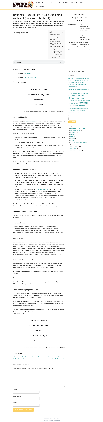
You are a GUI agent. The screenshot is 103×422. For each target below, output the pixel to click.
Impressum (46, 418)
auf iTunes (28, 73)
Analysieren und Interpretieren (77, 128)
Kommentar (16, 372)
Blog (38, 2)
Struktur (86, 108)
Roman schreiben (76, 98)
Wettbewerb (84, 110)
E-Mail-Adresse (17, 396)
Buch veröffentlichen (75, 130)
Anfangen (71, 78)
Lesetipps (72, 138)
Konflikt (82, 87)
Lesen (87, 89)
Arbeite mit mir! (62, 2)
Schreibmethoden (81, 100)
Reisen (76, 95)
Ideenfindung (73, 134)
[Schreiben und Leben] (23, 4)
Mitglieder (40, 6)
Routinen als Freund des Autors (57, 47)
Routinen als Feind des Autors (57, 44)
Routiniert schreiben (58, 49)
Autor (85, 78)
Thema (70, 110)
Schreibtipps (84, 103)
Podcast (44, 2)
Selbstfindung (73, 108)
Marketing (71, 91)
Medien (76, 91)
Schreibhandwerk (74, 146)
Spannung (80, 108)
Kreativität (76, 89)
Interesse (78, 87)
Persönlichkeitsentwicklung (78, 93)
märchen (85, 91)
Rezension (81, 95)
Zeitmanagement (72, 112)
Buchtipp (84, 80)
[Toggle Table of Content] (61, 32)
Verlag (74, 110)
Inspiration (72, 87)
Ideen (84, 84)
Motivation (80, 91)
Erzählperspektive (80, 82)
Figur (86, 82)
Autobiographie (79, 78)
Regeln (72, 95)
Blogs (69, 80)
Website (15, 402)
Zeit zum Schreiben (31, 121)
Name (15, 389)
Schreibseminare (43, 189)
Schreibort (88, 100)
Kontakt (81, 2)
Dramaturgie (73, 132)
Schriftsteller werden (76, 106)
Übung (78, 112)
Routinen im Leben (58, 51)
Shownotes (52, 39)
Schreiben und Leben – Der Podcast (79, 142)
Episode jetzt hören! (56, 34)
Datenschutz (52, 418)
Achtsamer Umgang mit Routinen (57, 56)
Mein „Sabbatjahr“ (56, 41)
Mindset (72, 140)
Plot (69, 95)
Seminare (52, 2)
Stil (83, 108)
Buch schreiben (76, 80)
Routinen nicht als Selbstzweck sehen (58, 53)
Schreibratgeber (73, 103)
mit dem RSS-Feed (30, 77)
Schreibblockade (72, 100)
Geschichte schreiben (75, 84)
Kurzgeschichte (82, 89)
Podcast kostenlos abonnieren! (56, 36)
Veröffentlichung (78, 110)
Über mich (73, 2)
